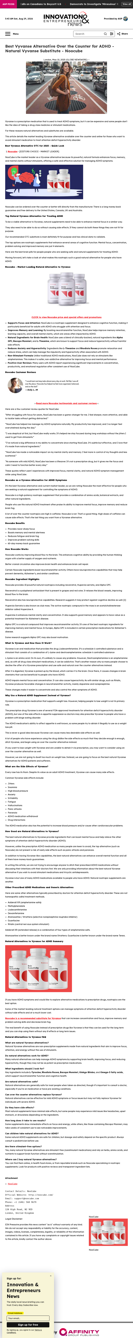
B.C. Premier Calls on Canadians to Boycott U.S (33, 4)
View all (127, 4)
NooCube (12, 1184)
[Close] (50, 1276)
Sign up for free (28, 1324)
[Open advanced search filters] (111, 34)
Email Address (15, 1313)
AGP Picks (8, 4)
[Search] (105, 34)
